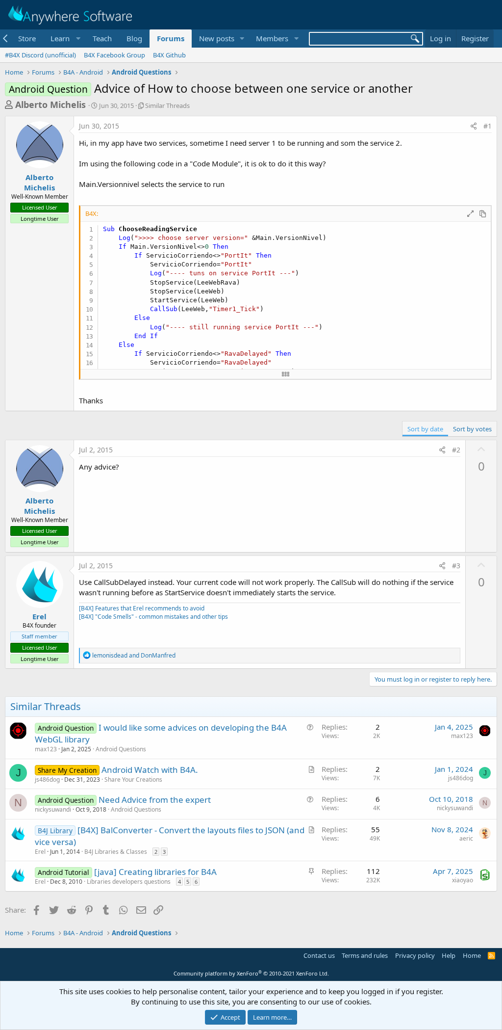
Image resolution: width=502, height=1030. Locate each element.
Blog (134, 38)
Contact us (319, 955)
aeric (466, 838)
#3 (456, 565)
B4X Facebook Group (114, 55)
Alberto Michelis (50, 104)
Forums (170, 38)
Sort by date (425, 428)
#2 (456, 449)
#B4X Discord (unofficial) (40, 55)
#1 (487, 126)
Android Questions (121, 749)
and (134, 655)
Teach (102, 38)
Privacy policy (415, 955)
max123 (46, 749)
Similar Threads (167, 105)
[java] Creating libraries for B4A (155, 871)
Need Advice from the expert (155, 799)
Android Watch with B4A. (149, 769)
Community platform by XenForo (251, 973)
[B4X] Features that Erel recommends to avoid (141, 608)
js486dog (47, 779)
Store (27, 38)
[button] (64, 38)
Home (472, 955)
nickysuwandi (53, 809)
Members (272, 38)
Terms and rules (365, 955)
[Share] (473, 126)
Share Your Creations (133, 779)
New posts (216, 38)
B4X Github (169, 55)
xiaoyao (462, 880)
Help (448, 955)
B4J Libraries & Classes (115, 851)
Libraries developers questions (129, 881)
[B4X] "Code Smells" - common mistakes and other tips (153, 616)
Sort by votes (472, 428)
